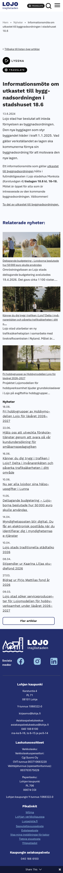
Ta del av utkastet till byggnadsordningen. (31, 204)
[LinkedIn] (53, 664)
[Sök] (48, 6)
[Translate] (36, 6)
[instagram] (37, 664)
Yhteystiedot (29, 843)
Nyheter (18, 22)
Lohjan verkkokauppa (29, 816)
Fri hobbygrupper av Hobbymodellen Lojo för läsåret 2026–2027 (26, 416)
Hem (5, 22)
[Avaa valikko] (57, 6)
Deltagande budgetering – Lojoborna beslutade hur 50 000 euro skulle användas (27, 505)
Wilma (30, 812)
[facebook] (20, 664)
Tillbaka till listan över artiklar (22, 49)
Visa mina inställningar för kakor (29, 834)
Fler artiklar (28, 621)
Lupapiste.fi (30, 821)
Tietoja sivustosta (29, 839)
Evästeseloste (29, 830)
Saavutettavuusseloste (30, 826)
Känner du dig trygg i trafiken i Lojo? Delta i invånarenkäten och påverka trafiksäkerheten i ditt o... (31, 320)
